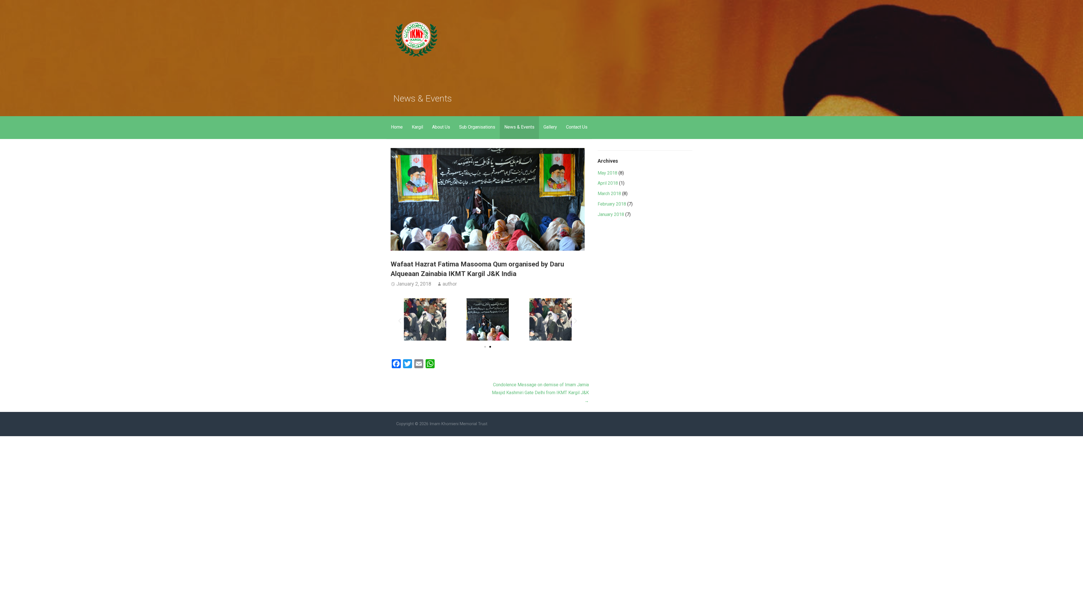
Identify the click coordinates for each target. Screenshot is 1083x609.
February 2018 (612, 204)
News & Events (519, 127)
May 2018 (607, 173)
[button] (399, 320)
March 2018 (609, 193)
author (450, 284)
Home (397, 127)
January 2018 (611, 214)
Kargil (417, 127)
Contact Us (576, 127)
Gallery (550, 127)
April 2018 (608, 183)
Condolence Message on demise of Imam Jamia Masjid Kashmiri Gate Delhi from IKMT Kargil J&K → (540, 393)
